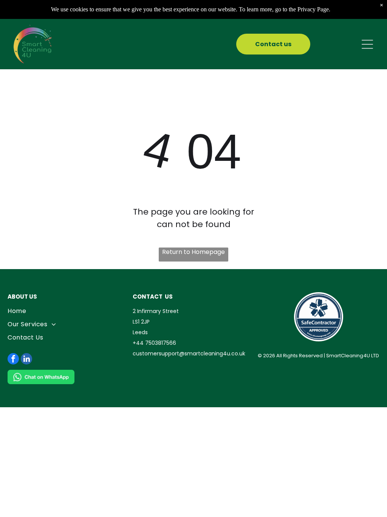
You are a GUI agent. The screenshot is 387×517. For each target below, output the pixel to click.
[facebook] (13, 359)
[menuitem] (68, 311)
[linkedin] (26, 359)
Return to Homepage (193, 252)
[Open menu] (367, 44)
